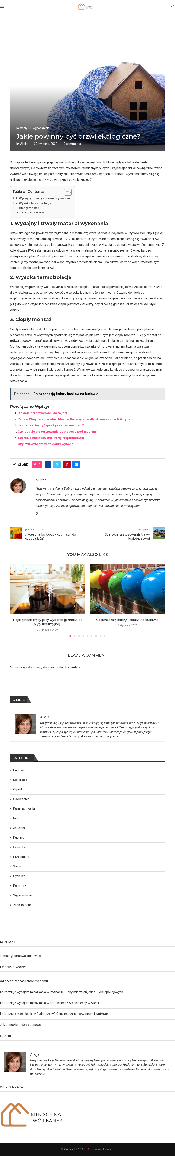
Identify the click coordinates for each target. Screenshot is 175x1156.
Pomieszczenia (24, 809)
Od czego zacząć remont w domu (24, 981)
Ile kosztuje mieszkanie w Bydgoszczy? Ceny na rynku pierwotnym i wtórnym (54, 1014)
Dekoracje (20, 780)
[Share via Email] (76, 464)
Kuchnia (18, 837)
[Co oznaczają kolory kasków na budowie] (127, 589)
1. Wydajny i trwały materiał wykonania (43, 198)
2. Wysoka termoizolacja (33, 203)
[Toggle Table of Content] (66, 192)
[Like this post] (38, 464)
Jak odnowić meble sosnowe (20, 1025)
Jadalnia (19, 828)
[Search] (173, 6)
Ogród (17, 789)
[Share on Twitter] (57, 464)
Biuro (16, 818)
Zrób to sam (22, 905)
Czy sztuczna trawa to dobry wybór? (45, 444)
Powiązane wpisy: (33, 212)
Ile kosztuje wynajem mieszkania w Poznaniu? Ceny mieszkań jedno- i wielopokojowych (61, 992)
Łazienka (19, 847)
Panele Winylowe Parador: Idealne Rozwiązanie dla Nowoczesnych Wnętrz (74, 419)
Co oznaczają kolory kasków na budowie (127, 620)
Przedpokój (21, 857)
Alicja (24, 143)
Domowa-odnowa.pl (100, 1149)
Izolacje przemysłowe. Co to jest (42, 413)
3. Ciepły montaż (27, 208)
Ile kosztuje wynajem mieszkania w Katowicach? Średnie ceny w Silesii (49, 1003)
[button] (15, 600)
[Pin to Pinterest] (67, 464)
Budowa (19, 770)
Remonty (19, 886)
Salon (17, 866)
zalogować (33, 667)
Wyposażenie (22, 895)
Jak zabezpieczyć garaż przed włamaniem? (51, 425)
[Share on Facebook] (48, 464)
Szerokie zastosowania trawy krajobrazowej (51, 438)
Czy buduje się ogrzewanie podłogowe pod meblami (57, 432)
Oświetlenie (21, 799)
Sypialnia (19, 876)
